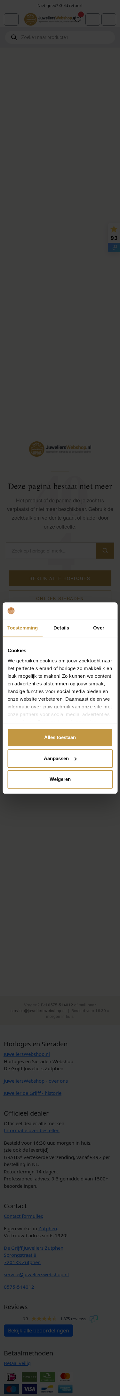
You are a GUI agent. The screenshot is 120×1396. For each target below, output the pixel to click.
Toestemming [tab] (22, 627)
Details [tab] (61, 627)
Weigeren (60, 779)
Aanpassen (56, 758)
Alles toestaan (60, 737)
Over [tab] (98, 627)
